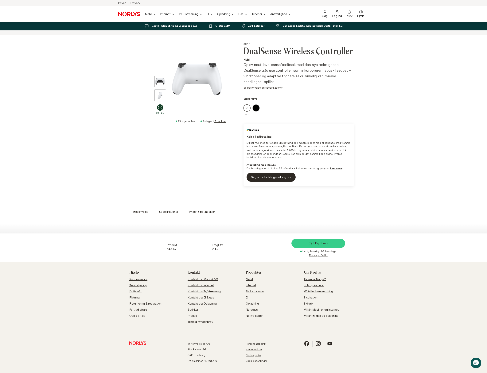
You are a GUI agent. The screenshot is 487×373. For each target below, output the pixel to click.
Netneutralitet (254, 349)
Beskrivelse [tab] (140, 211)
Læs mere (336, 168)
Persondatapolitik (256, 343)
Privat (122, 3)
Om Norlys (312, 272)
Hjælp (360, 16)
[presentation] (191, 79)
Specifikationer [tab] (168, 211)
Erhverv (135, 3)
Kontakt (194, 272)
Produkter (254, 272)
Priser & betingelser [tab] (202, 211)
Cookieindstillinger (256, 360)
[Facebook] (306, 345)
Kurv (349, 16)
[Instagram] (318, 345)
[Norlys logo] (129, 14)
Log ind (337, 16)
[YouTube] (330, 345)
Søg (325, 16)
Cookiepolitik (253, 355)
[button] (476, 363)
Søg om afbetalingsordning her (271, 177)
